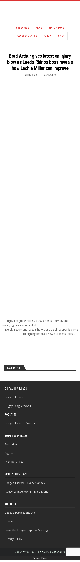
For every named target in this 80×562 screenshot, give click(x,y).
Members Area (14, 461)
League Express (15, 397)
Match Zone (56, 27)
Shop (61, 35)
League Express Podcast (20, 423)
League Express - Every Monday (25, 483)
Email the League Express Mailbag (26, 530)
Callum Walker (31, 75)
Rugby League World (18, 406)
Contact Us (12, 521)
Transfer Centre (26, 35)
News (39, 27)
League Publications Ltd (20, 512)
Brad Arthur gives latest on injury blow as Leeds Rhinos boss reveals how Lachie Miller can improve (40, 62)
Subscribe (22, 27)
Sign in (9, 453)
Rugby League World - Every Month (27, 491)
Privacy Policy (13, 539)
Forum (47, 35)
